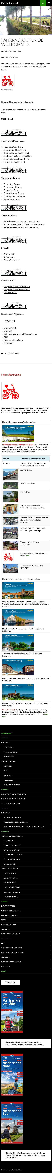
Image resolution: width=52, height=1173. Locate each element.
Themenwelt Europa (9, 869)
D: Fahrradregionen (12, 845)
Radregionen (9, 150)
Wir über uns (6, 929)
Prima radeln (9, 254)
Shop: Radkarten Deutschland (17, 286)
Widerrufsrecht (10, 328)
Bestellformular (10, 292)
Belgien (7, 771)
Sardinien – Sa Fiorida (13, 817)
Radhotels (5, 813)
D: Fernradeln (9, 864)
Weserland (8, 780)
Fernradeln (8, 162)
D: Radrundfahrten (12, 859)
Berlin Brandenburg (12, 785)
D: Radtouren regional (13, 855)
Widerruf (8, 331)
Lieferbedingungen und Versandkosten (20, 334)
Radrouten (8, 184)
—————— (5, 808)
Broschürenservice (12, 260)
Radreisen (5, 743)
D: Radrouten (9, 841)
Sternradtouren (10, 153)
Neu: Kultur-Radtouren (11, 911)
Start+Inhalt (6, 733)
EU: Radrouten (10, 873)
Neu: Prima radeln (8, 906)
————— (4, 901)
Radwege (8, 147)
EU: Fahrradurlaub (12, 897)
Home (3, 971)
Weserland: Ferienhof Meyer (16, 822)
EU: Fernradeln (10, 883)
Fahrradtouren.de (10, 3)
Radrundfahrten (11, 159)
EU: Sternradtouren (12, 887)
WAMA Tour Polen (11, 752)
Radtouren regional (12, 156)
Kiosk (3, 920)
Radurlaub (8, 199)
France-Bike (9, 747)
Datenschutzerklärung (13, 340)
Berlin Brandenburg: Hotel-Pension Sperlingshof (24, 827)
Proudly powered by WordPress (11, 1170)
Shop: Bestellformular (10, 803)
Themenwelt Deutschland (12, 836)
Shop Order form (8, 925)
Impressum (9, 343)
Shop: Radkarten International (17, 289)
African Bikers (10, 757)
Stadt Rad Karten (11, 196)
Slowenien (8, 775)
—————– (4, 738)
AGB (6, 337)
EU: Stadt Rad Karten (12, 892)
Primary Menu (49, 3)
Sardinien (8, 766)
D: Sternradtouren (11, 850)
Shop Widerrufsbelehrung (12, 953)
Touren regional (8, 761)
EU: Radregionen (11, 878)
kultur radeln (9, 257)
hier (27, 555)
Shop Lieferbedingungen (11, 948)
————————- (6, 939)
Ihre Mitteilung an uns (10, 934)
